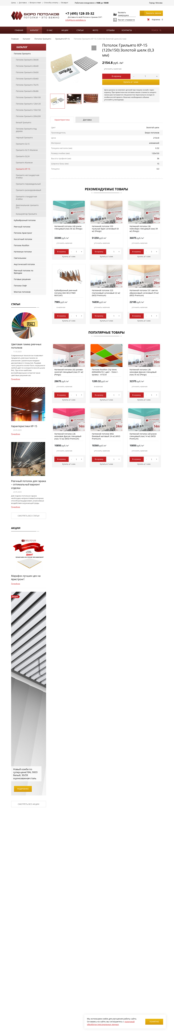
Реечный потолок (22, 226)
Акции (64, 30)
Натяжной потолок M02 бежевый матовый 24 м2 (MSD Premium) (106, 436)
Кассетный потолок (23, 239)
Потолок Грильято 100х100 (28, 97)
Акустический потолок (24, 264)
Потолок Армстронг (23, 233)
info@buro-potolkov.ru (75, 20)
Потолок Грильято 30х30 (27, 59)
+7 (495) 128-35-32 (79, 13)
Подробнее (15, 379)
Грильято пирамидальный (28, 184)
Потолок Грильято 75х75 (27, 85)
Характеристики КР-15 (24, 426)
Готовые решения (22, 279)
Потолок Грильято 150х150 (28, 110)
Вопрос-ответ (35, 2)
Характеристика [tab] (62, 119)
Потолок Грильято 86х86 (27, 91)
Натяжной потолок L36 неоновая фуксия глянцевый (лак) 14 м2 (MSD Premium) (67, 436)
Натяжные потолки (23, 251)
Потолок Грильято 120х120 (28, 103)
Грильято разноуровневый (28, 190)
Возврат (64, 2)
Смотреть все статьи (28, 515)
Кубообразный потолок (25, 220)
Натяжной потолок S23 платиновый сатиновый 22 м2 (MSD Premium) (106, 293)
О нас (50, 30)
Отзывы (110, 30)
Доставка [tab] (87, 119)
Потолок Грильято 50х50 (27, 72)
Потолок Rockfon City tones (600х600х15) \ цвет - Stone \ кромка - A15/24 (105, 372)
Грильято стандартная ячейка (26, 197)
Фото (95, 30)
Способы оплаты (51, 2)
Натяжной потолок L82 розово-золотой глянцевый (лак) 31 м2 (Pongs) (68, 372)
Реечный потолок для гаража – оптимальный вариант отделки (28, 484)
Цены (13, 2)
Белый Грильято (23, 122)
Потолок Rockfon (21, 245)
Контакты (127, 30)
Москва (159, 2)
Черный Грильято (24, 137)
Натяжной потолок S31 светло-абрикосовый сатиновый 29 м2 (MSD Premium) (144, 293)
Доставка (23, 2)
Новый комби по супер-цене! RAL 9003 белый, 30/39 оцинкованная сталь (25, 774)
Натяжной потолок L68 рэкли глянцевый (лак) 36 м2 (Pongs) (68, 227)
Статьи (80, 30)
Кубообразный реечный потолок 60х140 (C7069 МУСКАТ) (65, 293)
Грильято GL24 (22, 156)
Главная (19, 30)
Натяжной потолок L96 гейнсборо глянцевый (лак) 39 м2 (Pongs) (144, 228)
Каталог (34, 30)
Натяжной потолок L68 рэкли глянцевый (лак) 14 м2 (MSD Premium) (143, 436)
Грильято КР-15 (23, 169)
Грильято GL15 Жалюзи (27, 150)
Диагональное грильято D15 (27, 206)
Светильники (20, 258)
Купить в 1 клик (131, 82)
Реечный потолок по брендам (23, 271)
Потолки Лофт (20, 285)
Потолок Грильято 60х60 (27, 78)
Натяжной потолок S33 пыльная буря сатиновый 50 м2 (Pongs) (105, 228)
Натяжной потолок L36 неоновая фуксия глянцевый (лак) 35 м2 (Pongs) (143, 372)
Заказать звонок (153, 13)
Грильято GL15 (22, 143)
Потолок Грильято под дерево (26, 129)
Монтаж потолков (22, 292)
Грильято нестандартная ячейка (27, 176)
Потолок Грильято (22, 53)
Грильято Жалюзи (24, 162)
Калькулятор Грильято (26, 214)
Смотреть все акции (28, 804)
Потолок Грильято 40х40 (27, 66)
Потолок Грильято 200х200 (28, 116)
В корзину (116, 76)
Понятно (154, 1021)
